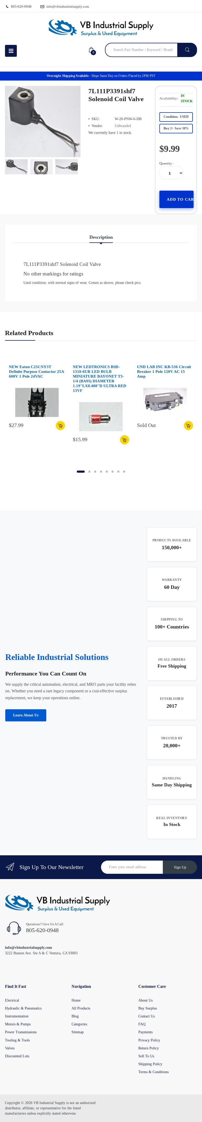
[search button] (187, 50)
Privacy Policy (149, 1040)
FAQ (141, 1024)
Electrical (12, 1000)
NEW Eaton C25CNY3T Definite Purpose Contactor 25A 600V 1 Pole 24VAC (36, 371)
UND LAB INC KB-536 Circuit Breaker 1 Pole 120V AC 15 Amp (164, 371)
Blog (75, 1016)
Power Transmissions (21, 1032)
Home (76, 1000)
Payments (145, 1032)
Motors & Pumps (18, 1024)
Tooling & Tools (17, 1040)
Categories (79, 1024)
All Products (81, 1008)
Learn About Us (25, 715)
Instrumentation (16, 1016)
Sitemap (78, 1032)
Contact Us (146, 1016)
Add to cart (180, 199)
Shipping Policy (150, 1064)
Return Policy (148, 1048)
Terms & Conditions (153, 1072)
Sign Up (180, 867)
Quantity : (166, 163)
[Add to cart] (60, 425)
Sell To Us (146, 1056)
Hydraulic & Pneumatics (23, 1008)
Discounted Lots (17, 1056)
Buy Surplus (147, 1008)
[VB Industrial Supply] (101, 27)
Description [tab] (101, 237)
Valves (9, 1048)
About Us (145, 1000)
